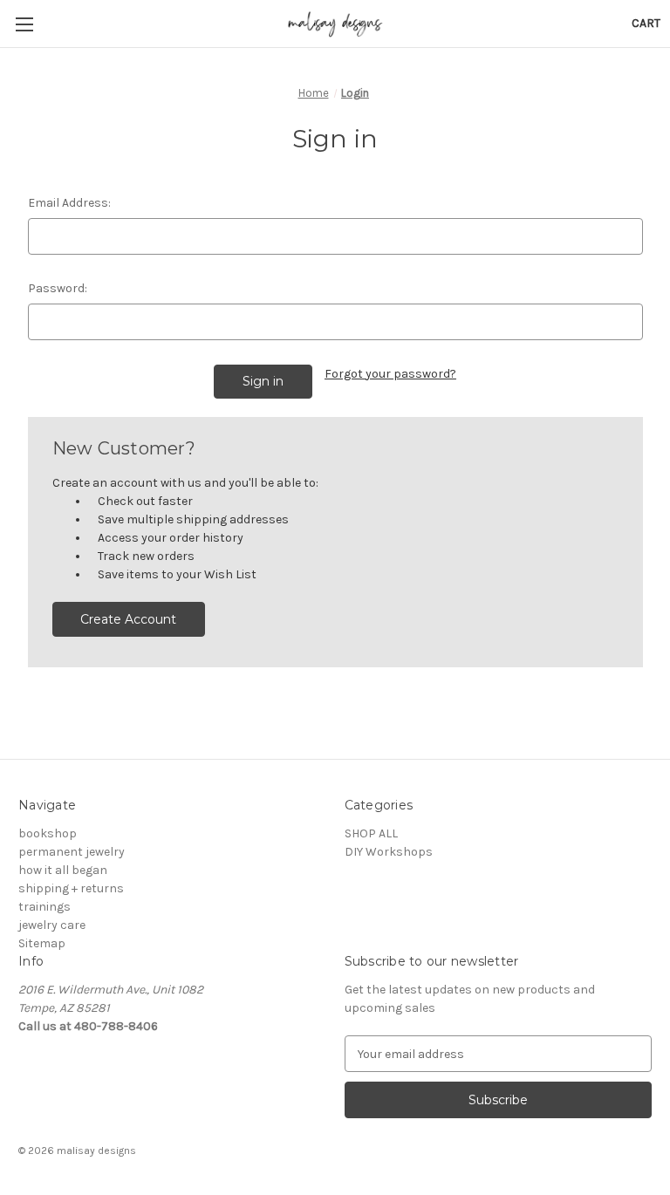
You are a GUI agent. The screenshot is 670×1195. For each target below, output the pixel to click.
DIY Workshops (389, 851)
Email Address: (69, 202)
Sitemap (41, 943)
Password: (57, 288)
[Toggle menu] (24, 24)
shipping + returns (71, 888)
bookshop (47, 833)
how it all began (62, 870)
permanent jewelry (71, 851)
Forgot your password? (390, 373)
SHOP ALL (371, 833)
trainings (44, 906)
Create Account (128, 619)
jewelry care (51, 925)
